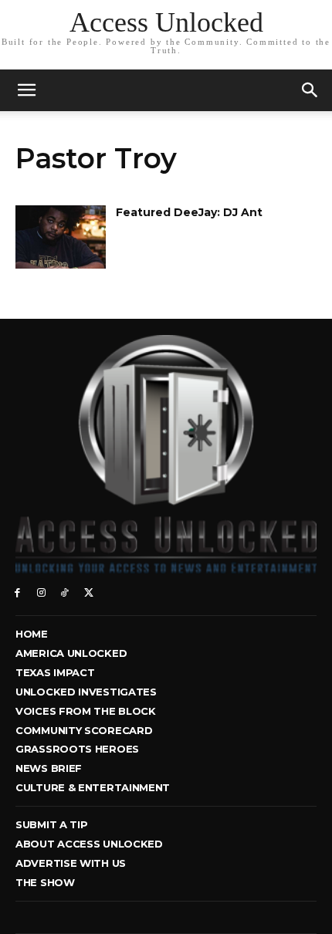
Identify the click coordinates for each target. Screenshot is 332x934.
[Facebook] (17, 592)
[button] (310, 90)
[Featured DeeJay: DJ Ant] (60, 237)
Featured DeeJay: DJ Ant (189, 212)
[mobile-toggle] (26, 90)
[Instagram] (41, 592)
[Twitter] (88, 592)
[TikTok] (65, 592)
